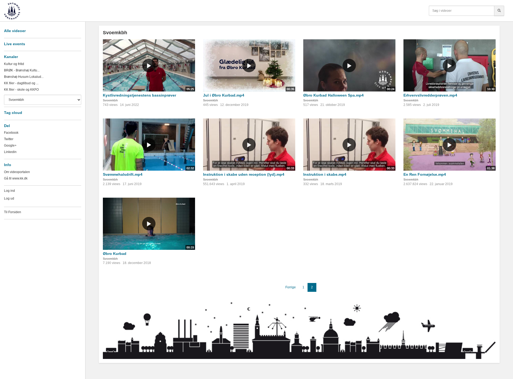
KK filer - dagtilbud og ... (21, 83)
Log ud (9, 198)
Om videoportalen (17, 172)
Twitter (8, 139)
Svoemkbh (110, 100)
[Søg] (499, 11)
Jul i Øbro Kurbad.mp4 (223, 95)
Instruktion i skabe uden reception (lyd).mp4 (243, 174)
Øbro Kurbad (114, 253)
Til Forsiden (12, 212)
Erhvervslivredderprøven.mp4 (430, 95)
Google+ (10, 145)
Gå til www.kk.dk (16, 178)
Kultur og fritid (14, 64)
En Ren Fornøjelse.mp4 (424, 174)
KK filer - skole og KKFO (21, 89)
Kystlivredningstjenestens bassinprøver (139, 95)
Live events (14, 44)
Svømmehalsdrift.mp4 (122, 174)
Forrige (290, 287)
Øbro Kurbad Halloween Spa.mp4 (333, 95)
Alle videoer (15, 31)
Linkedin (10, 152)
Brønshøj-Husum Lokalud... (24, 77)
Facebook (11, 133)
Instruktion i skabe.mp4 (324, 174)
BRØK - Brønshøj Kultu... (22, 70)
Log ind (9, 191)
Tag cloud (13, 112)
